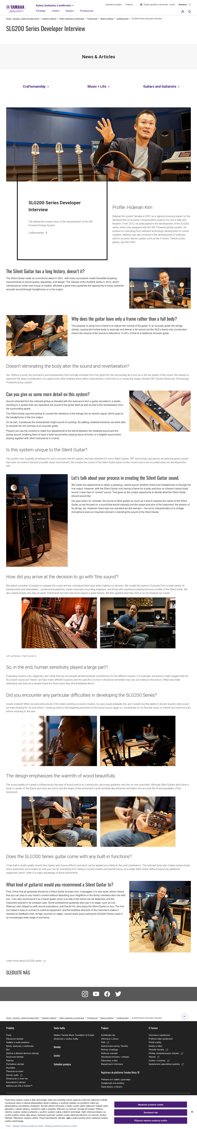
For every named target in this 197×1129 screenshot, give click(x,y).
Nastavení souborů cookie (150, 1104)
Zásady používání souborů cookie (61, 1125)
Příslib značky (155, 1042)
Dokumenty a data (109, 1060)
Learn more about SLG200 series (24, 960)
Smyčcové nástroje (14, 1056)
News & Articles (106, 18)
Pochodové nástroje (15, 1063)
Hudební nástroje (49, 18)
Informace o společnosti (159, 1034)
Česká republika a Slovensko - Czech (159, 4)
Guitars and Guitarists (159, 86)
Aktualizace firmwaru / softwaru (115, 1056)
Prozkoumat (86, 10)
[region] (98, 1112)
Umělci (55, 10)
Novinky (57, 1047)
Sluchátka (10, 1067)
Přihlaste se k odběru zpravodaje (115, 1079)
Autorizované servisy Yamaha (114, 1045)
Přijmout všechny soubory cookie (150, 1120)
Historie (152, 1056)
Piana (8, 1034)
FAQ (103, 1042)
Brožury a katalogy (109, 1049)
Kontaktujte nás (108, 1034)
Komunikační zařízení (16, 1082)
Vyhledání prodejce (113, 4)
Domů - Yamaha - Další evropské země (22, 18)
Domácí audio (12, 1074)
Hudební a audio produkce (17, 1042)
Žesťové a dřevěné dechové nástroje (22, 1053)
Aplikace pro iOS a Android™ (19, 1085)
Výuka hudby (59, 1028)
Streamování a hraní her (17, 1078)
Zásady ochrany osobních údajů (28, 1125)
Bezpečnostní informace (112, 1063)
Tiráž (8, 1125)
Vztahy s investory (157, 1060)
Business (183, 4)
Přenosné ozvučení (14, 1071)
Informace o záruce (109, 1038)
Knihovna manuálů (109, 1053)
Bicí (8, 1049)
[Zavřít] (192, 1111)
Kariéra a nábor (155, 1045)
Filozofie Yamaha (156, 1049)
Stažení (70, 10)
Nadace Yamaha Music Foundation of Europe (74, 1034)
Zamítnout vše (151, 1112)
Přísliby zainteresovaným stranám (164, 1053)
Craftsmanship (123, 18)
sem (68, 1117)
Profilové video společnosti (161, 1038)
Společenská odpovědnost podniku (164, 1063)
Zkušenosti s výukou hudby (66, 1038)
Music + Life (97, 86)
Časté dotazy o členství (111, 1086)
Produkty (41, 10)
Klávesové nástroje (14, 1038)
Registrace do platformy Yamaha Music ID (120, 1072)
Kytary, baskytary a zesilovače (53, 5)
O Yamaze (153, 1028)
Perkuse (10, 1060)
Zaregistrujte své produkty (112, 1082)
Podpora (129, 4)
